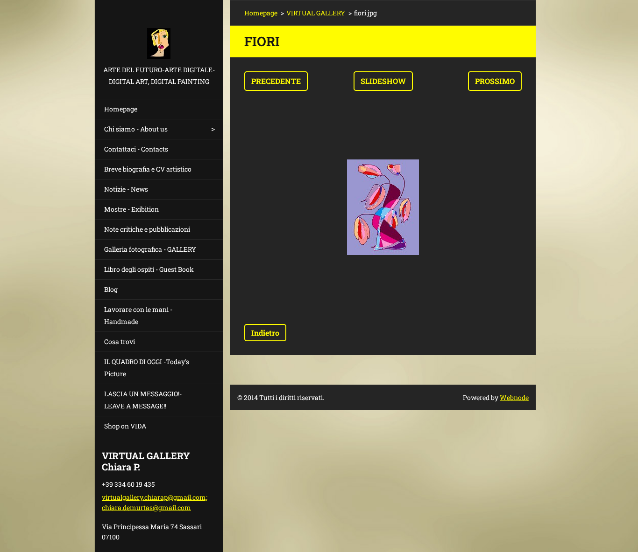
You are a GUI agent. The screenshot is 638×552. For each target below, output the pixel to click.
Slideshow (383, 81)
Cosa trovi (119, 341)
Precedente (276, 81)
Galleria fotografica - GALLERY (150, 249)
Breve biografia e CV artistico (147, 169)
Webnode (514, 397)
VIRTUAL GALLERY (315, 12)
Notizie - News (126, 189)
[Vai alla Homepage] (159, 32)
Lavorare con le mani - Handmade (138, 315)
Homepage (120, 108)
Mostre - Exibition (131, 209)
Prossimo (495, 81)
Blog (111, 289)
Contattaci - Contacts (136, 149)
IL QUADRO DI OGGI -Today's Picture (146, 367)
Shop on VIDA (125, 425)
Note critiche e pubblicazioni (147, 229)
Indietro (265, 333)
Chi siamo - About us (136, 128)
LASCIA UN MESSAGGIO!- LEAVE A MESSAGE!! (143, 399)
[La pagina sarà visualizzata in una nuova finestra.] (383, 207)
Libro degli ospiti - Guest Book (149, 269)
